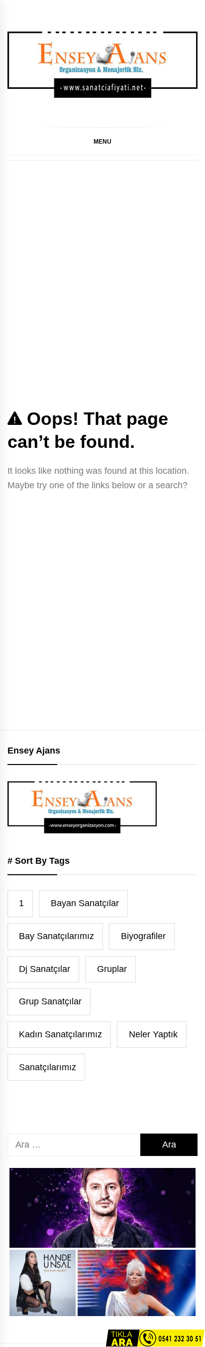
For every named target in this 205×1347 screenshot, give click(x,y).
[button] (102, 141)
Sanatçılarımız (47, 1067)
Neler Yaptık (153, 1034)
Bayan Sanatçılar (85, 903)
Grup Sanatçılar (50, 1001)
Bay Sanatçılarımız (56, 936)
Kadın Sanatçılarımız (60, 1034)
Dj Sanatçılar (44, 969)
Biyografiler (143, 936)
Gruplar (112, 969)
